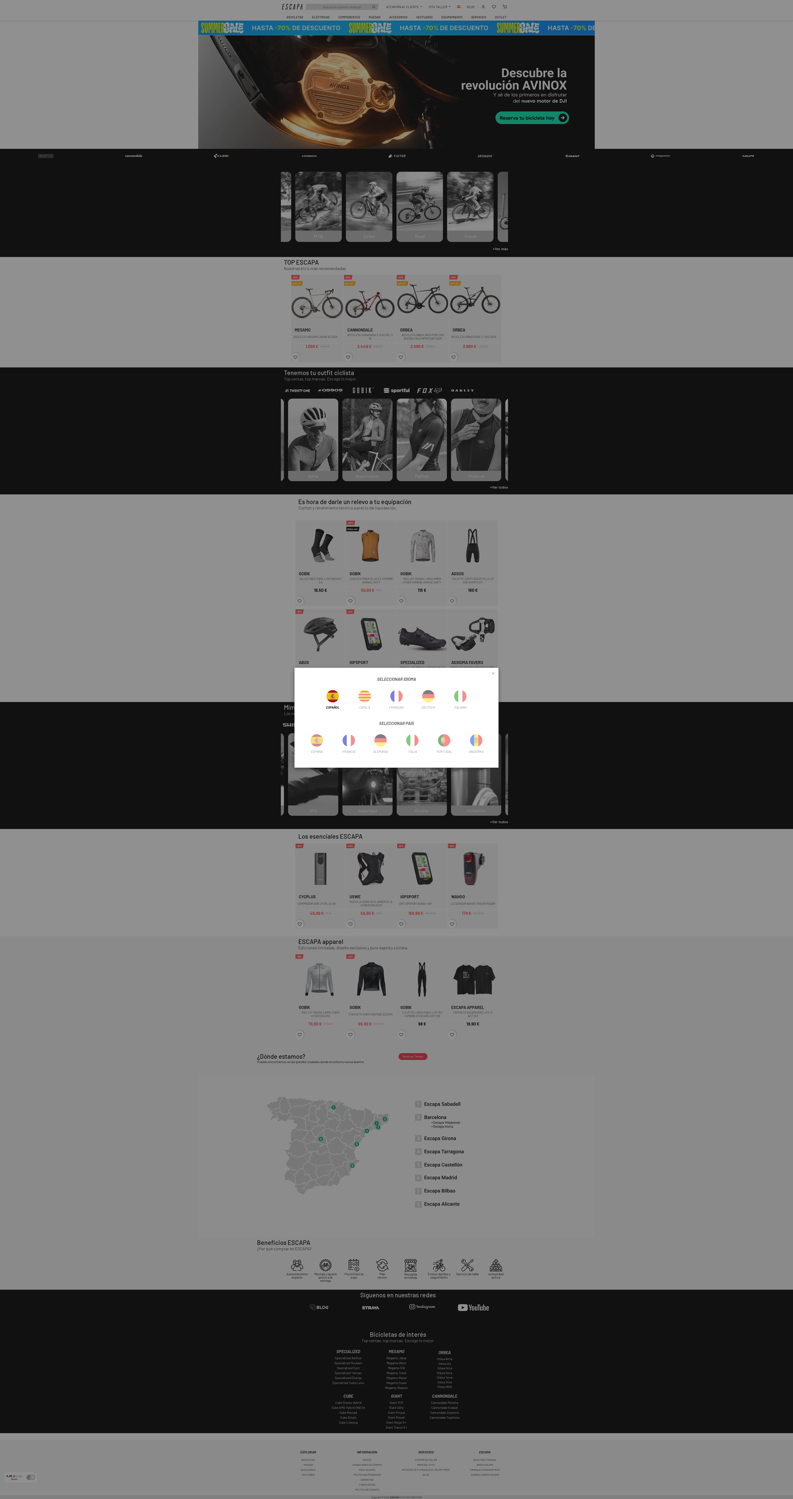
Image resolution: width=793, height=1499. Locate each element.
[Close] (493, 673)
